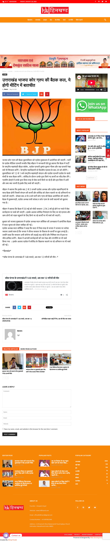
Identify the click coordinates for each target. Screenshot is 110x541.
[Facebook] (95, 1)
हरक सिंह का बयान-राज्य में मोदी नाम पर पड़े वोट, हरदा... (82, 204)
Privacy (77, 535)
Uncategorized (81, 200)
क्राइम (45, 20)
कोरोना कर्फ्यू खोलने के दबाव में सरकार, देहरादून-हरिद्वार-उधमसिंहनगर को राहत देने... (97, 158)
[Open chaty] (6, 535)
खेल (51, 20)
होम (76, 468)
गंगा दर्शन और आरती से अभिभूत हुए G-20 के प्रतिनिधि (97, 147)
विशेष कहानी (79, 20)
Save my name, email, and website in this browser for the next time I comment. (31, 429)
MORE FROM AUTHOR (29, 349)
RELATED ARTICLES (11, 349)
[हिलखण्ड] (55, 10)
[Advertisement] (55, 39)
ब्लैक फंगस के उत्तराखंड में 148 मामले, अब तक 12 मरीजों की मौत (17, 320)
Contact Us (99, 535)
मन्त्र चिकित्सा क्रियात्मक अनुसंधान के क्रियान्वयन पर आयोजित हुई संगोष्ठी (23, 483)
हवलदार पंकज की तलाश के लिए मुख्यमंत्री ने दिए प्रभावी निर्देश (24, 462)
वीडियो (77, 478)
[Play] (78, 90)
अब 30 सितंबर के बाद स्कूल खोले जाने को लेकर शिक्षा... (59, 462)
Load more (90, 178)
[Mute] (101, 90)
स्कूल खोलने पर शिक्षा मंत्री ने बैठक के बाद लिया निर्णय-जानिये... (60, 483)
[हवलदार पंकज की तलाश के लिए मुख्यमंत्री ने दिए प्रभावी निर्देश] (13, 361)
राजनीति (71, 20)
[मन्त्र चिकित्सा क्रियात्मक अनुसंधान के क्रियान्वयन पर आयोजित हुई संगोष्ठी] (60, 359)
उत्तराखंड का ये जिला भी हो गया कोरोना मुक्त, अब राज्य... (97, 137)
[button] (105, 19)
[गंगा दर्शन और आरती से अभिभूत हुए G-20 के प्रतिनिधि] (80, 148)
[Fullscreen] (105, 90)
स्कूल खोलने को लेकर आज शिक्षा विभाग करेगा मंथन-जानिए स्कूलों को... (60, 473)
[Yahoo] (19, 335)
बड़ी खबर (77, 465)
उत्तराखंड (37, 20)
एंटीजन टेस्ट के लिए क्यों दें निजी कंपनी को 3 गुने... (99, 222)
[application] (91, 83)
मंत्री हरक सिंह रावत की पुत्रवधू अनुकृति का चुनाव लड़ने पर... (99, 206)
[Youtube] (106, 1)
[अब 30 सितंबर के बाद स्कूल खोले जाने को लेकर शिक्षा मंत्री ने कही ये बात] (44, 463)
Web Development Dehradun (100, 537)
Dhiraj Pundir (12, 540)
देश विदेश (57, 20)
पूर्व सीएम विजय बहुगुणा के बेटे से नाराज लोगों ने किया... (97, 168)
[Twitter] (102, 1)
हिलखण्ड (30, 20)
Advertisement (87, 535)
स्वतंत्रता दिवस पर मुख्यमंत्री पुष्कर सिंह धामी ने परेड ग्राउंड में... (24, 473)
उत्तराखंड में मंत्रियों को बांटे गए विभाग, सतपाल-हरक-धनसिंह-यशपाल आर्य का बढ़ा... (82, 225)
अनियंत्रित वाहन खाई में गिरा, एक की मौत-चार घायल (56, 319)
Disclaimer (68, 535)
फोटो (64, 20)
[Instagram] (99, 1)
